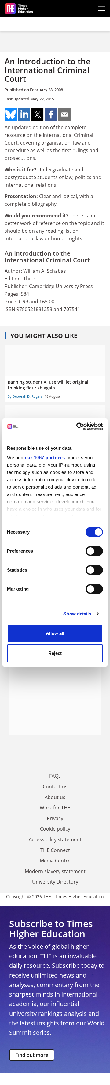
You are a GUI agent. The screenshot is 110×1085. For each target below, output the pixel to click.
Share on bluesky (11, 114)
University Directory (55, 881)
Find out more (31, 1055)
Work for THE (55, 807)
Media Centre (55, 860)
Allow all (55, 633)
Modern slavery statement (55, 871)
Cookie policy (55, 828)
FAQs (55, 775)
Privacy (55, 818)
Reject (55, 653)
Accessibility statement (55, 839)
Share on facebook (51, 114)
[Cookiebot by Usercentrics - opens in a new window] (77, 426)
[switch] (94, 551)
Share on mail (64, 114)
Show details (77, 613)
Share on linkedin (24, 114)
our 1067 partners (45, 457)
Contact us (55, 786)
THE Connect (55, 850)
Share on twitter (37, 114)
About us (55, 797)
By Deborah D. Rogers (25, 396)
